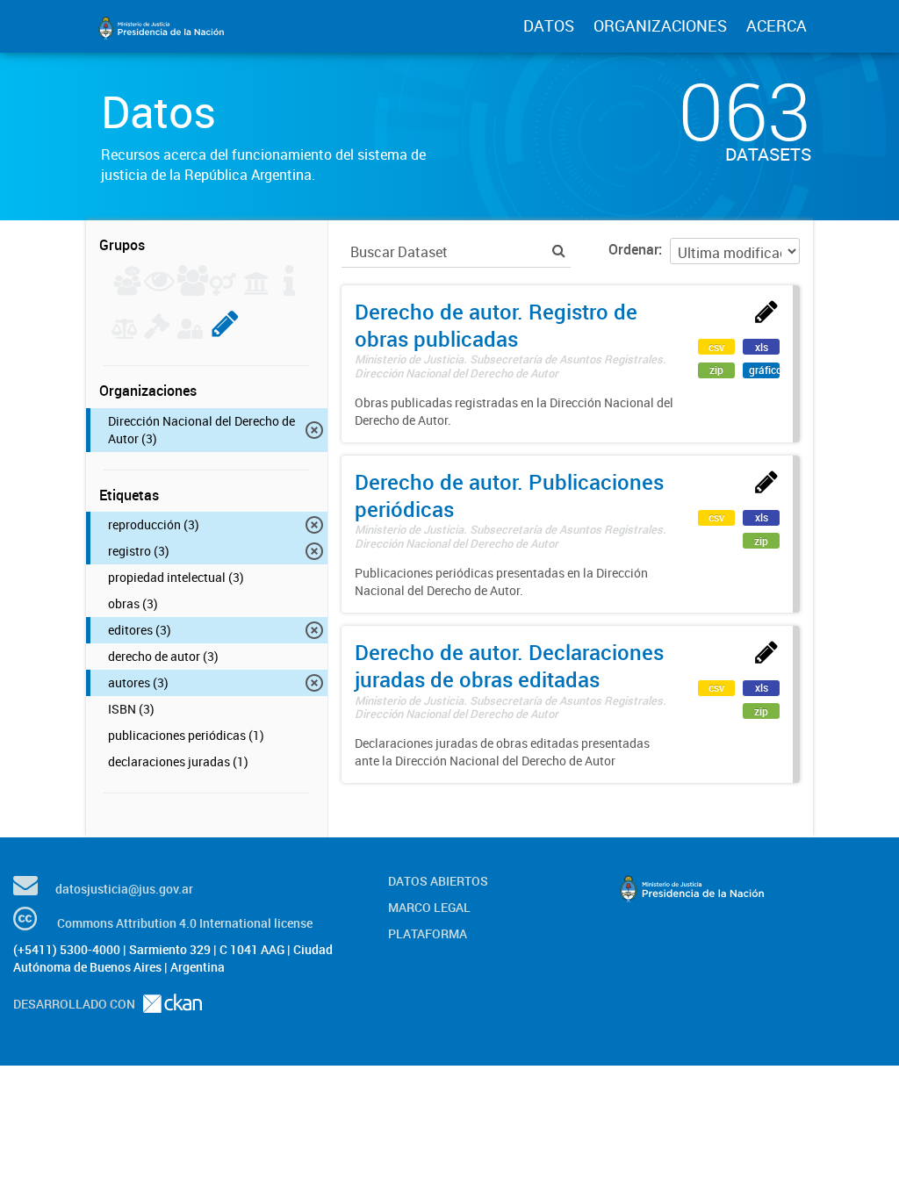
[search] (559, 250)
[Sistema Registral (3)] (225, 333)
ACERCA (776, 25)
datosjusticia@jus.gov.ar (124, 888)
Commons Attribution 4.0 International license (185, 923)
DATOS (548, 25)
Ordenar (633, 249)
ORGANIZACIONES (660, 25)
